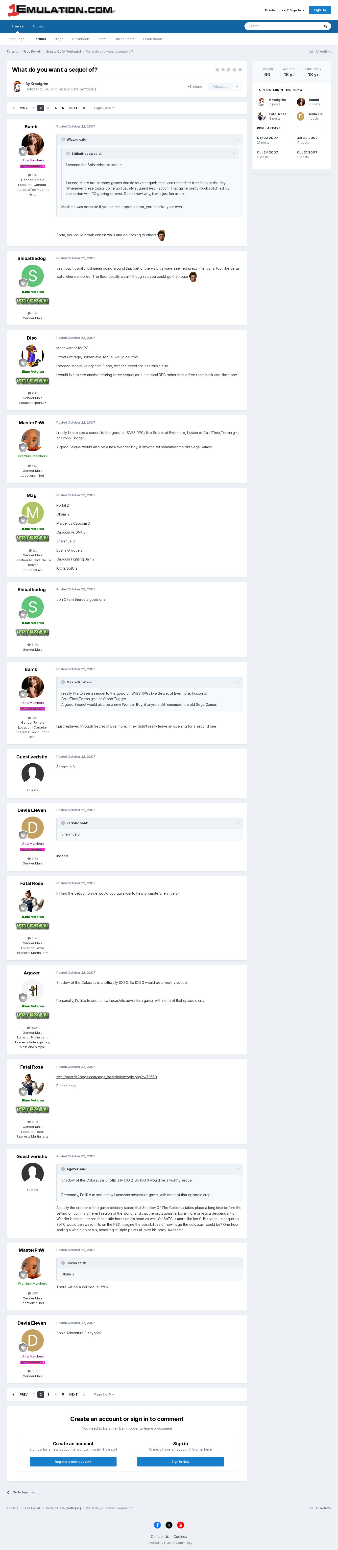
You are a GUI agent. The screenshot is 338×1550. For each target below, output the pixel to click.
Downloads (81, 39)
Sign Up (320, 10)
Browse (17, 26)
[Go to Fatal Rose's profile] (33, 901)
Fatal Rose (31, 883)
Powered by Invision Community (169, 1543)
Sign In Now (181, 1462)
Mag (32, 495)
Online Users (124, 39)
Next (73, 108)
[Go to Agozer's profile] (33, 990)
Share (196, 86)
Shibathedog (32, 258)
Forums (39, 39)
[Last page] (84, 108)
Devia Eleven (32, 810)
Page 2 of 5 (103, 108)
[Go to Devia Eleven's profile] (33, 828)
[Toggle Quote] (63, 139)
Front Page (16, 39)
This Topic (306, 26)
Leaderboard (153, 39)
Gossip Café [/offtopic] (77, 89)
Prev (24, 108)
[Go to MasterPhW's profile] (33, 440)
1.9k (34, 175)
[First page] (13, 108)
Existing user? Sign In (284, 10)
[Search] (325, 26)
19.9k (34, 1028)
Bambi (32, 126)
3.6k (34, 859)
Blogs (59, 39)
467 (34, 466)
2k (34, 550)
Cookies (180, 1536)
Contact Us (160, 1536)
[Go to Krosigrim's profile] (17, 86)
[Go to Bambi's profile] (33, 144)
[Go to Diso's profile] (33, 355)
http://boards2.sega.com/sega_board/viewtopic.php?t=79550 (106, 1077)
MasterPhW (32, 422)
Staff (102, 39)
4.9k (34, 938)
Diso (32, 338)
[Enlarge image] (161, 235)
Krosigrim (39, 84)
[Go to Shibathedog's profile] (33, 276)
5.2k (34, 313)
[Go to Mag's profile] (33, 513)
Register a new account (73, 1462)
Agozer (32, 972)
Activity (38, 26)
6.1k (34, 393)
